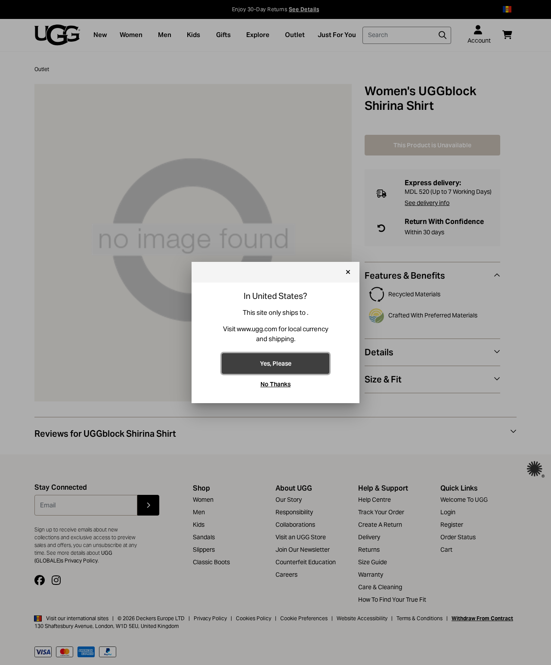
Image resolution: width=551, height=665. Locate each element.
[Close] (348, 272)
